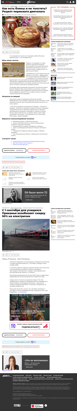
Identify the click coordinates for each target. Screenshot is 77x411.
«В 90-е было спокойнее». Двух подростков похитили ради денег (65, 69)
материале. (23, 292)
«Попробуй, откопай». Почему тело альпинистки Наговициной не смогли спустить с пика (65, 59)
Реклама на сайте (37, 375)
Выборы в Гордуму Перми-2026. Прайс (64, 379)
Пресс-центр (28, 375)
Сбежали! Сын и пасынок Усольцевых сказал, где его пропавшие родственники (66, 236)
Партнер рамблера (25, 405)
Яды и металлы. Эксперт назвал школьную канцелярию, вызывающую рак (64, 64)
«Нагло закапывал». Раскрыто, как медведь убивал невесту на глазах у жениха (65, 216)
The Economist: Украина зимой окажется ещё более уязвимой (64, 98)
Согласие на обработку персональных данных (22, 393)
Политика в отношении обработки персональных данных (24, 394)
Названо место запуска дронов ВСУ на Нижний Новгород (65, 83)
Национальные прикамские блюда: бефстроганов (28, 141)
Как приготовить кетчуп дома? (22, 143)
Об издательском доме (18, 375)
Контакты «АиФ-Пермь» (39, 377)
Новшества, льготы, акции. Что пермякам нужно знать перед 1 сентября (28, 312)
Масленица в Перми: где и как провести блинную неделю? (39, 173)
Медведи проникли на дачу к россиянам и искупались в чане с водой (65, 93)
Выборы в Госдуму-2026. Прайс (20, 379)
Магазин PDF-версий (58, 375)
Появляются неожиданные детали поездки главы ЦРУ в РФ (65, 88)
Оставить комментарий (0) (38, 150)
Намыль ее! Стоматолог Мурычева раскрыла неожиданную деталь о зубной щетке (65, 45)
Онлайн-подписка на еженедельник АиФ (22, 377)
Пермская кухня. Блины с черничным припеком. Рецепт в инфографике (16, 174)
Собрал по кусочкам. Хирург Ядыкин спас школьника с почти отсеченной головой (66, 226)
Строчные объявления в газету (54, 377)
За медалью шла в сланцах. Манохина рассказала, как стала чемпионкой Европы (62, 29)
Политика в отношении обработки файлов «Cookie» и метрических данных (28, 395)
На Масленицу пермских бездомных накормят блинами (39, 178)
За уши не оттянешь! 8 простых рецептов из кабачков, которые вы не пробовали (66, 221)
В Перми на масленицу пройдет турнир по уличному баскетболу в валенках (17, 183)
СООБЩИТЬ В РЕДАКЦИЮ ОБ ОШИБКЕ (21, 380)
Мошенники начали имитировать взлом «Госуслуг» (65, 78)
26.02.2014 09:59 (5, 6)
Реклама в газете (47, 375)
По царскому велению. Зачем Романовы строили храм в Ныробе (63, 23)
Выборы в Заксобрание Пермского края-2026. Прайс (41, 379)
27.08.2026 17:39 (5, 207)
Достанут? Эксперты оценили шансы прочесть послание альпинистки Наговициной (66, 231)
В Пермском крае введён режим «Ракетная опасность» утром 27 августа (63, 11)
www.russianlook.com (7, 48)
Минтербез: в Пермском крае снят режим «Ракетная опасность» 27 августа (62, 17)
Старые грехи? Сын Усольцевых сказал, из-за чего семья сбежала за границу (65, 49)
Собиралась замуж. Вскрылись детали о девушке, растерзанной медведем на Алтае (65, 211)
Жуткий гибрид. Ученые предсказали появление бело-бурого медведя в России (66, 54)
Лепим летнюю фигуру (20, 144)
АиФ (13, 251)
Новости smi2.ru (7, 203)
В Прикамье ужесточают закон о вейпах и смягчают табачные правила (62, 35)
